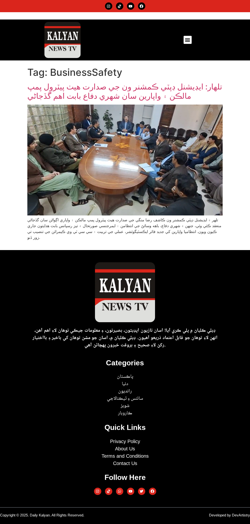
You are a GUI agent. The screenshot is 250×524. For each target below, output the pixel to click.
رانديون (125, 391)
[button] (188, 40)
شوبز (125, 406)
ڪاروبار (125, 413)
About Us (125, 448)
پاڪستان (125, 376)
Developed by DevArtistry (229, 515)
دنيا (125, 384)
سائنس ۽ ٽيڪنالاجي (125, 398)
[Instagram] (108, 6)
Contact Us (125, 463)
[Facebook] (141, 6)
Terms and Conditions (125, 456)
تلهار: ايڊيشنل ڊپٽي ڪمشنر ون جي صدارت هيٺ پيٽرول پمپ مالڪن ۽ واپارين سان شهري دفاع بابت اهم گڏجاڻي (124, 91)
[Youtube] (130, 6)
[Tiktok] (119, 6)
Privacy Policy (125, 441)
